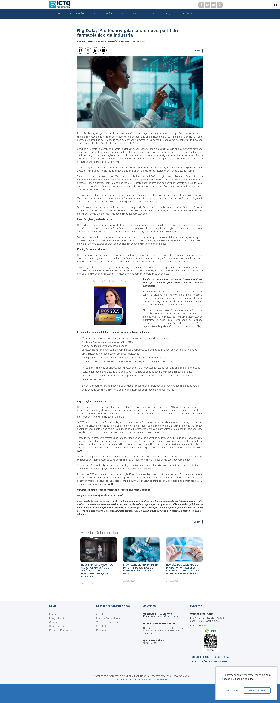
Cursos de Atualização (159, 14)
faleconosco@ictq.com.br (164, 616)
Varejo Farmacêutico (107, 622)
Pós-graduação (57, 618)
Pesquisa (101, 630)
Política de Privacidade (60, 630)
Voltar (197, 51)
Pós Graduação (103, 14)
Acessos (187, 14)
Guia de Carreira (104, 626)
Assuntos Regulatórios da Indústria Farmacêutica (158, 447)
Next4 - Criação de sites (155, 679)
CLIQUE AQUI (149, 643)
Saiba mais (232, 690)
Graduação (77, 14)
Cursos (53, 622)
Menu (52, 606)
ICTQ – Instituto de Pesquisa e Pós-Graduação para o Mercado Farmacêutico (157, 176)
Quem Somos (56, 626)
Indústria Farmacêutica (124, 41)
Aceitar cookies (257, 690)
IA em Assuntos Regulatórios (144, 474)
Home (57, 14)
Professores (129, 14)
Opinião (100, 614)
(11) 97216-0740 (163, 614)
